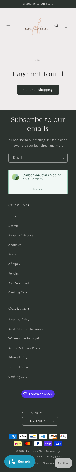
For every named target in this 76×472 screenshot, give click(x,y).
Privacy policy (54, 456)
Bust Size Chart (18, 283)
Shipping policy (51, 463)
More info (37, 189)
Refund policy (34, 456)
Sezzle (12, 254)
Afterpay (14, 264)
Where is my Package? (23, 338)
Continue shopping (38, 90)
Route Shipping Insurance (26, 329)
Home (12, 216)
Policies (13, 273)
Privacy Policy (17, 357)
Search (13, 226)
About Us (14, 245)
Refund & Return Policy (24, 348)
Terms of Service (19, 367)
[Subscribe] (62, 158)
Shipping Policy (19, 319)
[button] (8, 25)
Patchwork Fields (35, 451)
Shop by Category (20, 235)
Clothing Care (17, 292)
